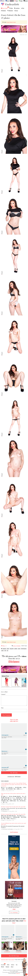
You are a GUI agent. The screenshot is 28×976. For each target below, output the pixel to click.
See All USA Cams (14, 956)
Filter (11, 8)
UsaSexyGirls (12, 4)
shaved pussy (23, 648)
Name (2, 707)
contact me (18, 973)
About (16, 10)
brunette (4, 648)
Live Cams (5, 8)
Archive (18, 8)
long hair (12, 648)
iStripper (14, 661)
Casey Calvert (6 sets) (11, 22)
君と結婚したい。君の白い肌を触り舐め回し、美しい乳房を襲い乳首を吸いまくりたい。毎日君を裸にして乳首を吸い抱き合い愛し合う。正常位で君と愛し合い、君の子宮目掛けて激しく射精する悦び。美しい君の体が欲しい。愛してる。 (13, 799)
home (8, 648)
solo (5, 650)
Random (11, 10)
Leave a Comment (16, 645)
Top (23, 8)
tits (7, 650)
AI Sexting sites (11, 776)
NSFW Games (18, 776)
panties (15, 648)
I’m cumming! (14, 912)
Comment (3, 694)
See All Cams (14, 772)
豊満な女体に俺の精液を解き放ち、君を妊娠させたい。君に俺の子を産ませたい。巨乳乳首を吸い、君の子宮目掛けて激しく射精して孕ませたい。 (13, 817)
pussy (19, 648)
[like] (1, 645)
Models (4, 10)
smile (2, 650)
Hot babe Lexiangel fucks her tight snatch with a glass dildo (13, 806)
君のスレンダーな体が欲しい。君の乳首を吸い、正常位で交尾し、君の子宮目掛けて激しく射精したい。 (13, 788)
